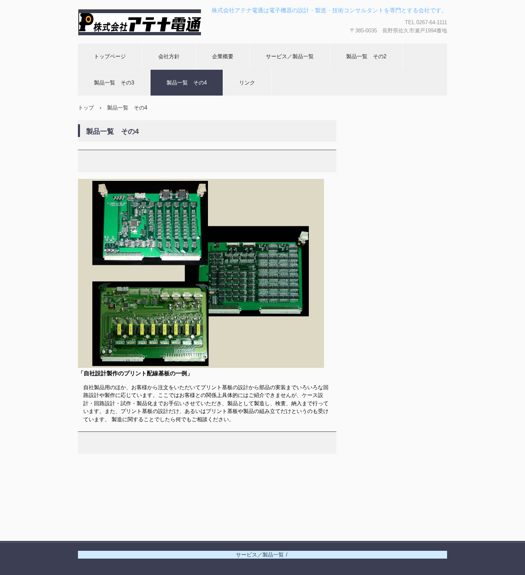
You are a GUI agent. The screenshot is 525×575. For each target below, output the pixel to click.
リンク (247, 83)
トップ (86, 108)
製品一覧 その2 (366, 56)
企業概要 (222, 56)
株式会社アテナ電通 (126, 43)
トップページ (110, 56)
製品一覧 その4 (187, 83)
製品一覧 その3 (114, 83)
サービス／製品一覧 (290, 56)
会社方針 (169, 56)
